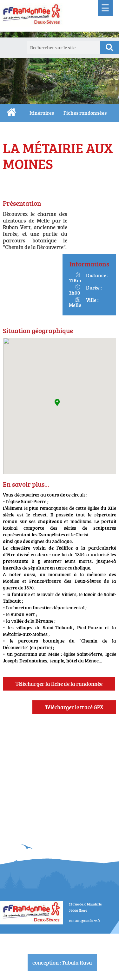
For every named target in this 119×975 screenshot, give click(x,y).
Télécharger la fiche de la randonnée (59, 683)
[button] (57, 402)
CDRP (11, 112)
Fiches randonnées (85, 112)
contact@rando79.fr (84, 920)
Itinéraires (42, 112)
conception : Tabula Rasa (62, 962)
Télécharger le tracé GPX (74, 707)
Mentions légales (62, 937)
